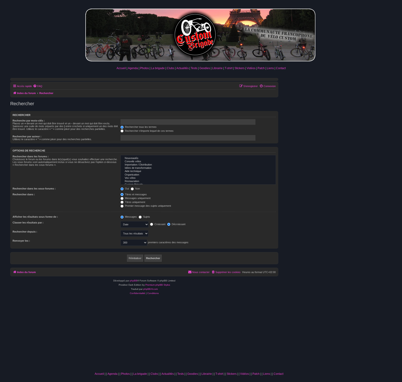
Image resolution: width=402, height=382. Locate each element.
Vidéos (251, 68)
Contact (281, 68)
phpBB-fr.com (150, 289)
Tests (194, 68)
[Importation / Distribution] (198, 164)
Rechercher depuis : (25, 231)
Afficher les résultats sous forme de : (35, 216)
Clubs (170, 68)
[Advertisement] (188, 335)
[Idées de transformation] (198, 168)
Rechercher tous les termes (140, 126)
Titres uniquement (134, 202)
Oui (126, 188)
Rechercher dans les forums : (31, 156)
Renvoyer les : (21, 240)
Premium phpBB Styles (157, 285)
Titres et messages (135, 194)
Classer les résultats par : (28, 222)
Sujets (146, 216)
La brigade (158, 68)
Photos (144, 68)
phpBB (133, 280)
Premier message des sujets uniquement (147, 205)
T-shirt (228, 68)
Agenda (133, 68)
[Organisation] (198, 174)
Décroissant (178, 224)
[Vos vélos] (198, 178)
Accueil (121, 68)
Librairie (217, 68)
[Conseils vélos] (198, 161)
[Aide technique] (198, 171)
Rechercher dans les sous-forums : (34, 188)
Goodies (204, 68)
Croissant (159, 224)
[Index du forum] (201, 34)
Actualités (182, 68)
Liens (270, 68)
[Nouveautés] (198, 158)
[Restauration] (198, 181)
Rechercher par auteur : (27, 136)
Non (137, 188)
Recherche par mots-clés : (29, 120)
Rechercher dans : (24, 194)
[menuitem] (37, 86)
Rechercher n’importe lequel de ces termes (149, 130)
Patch (261, 68)
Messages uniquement (137, 198)
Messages (130, 216)
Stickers (239, 68)
